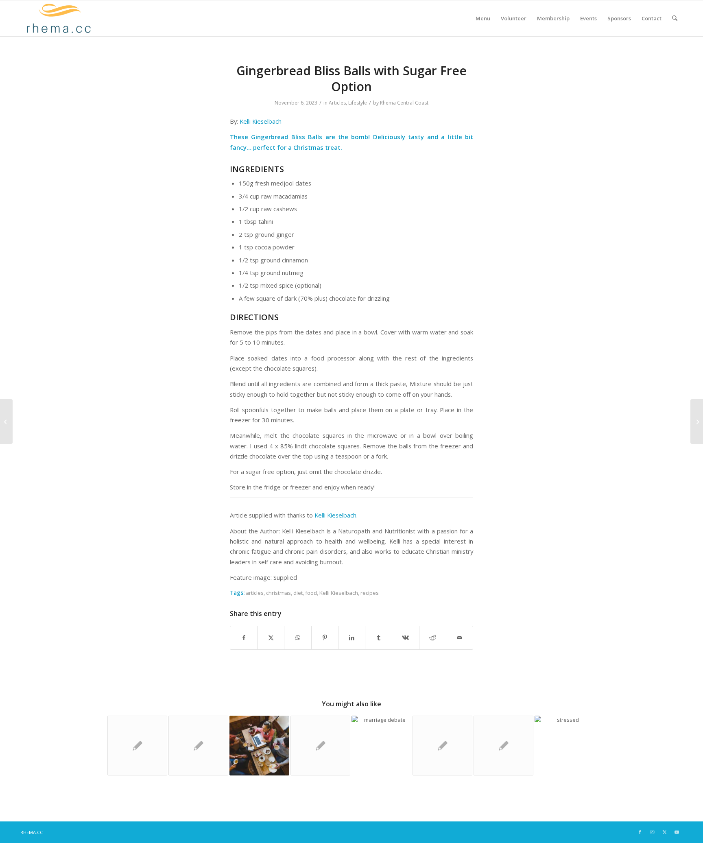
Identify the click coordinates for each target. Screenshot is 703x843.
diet (298, 592)
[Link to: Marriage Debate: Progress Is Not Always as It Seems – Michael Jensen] (381, 745)
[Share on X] (271, 637)
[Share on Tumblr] (378, 637)
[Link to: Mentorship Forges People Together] (503, 745)
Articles (337, 102)
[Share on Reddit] (432, 637)
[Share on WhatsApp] (297, 637)
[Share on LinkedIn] (351, 637)
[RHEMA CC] (58, 18)
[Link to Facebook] (640, 832)
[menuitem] (483, 18)
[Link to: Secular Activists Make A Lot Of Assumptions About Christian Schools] (442, 745)
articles (255, 592)
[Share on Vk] (405, 637)
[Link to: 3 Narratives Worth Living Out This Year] (137, 745)
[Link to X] (664, 832)
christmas (278, 592)
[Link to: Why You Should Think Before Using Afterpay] (198, 745)
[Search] (675, 18)
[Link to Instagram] (652, 832)
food (311, 592)
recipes (369, 592)
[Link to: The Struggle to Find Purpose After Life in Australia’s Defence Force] (564, 745)
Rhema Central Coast (404, 102)
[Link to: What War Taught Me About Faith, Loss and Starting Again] (259, 745)
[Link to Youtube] (676, 832)
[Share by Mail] (459, 637)
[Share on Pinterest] (325, 637)
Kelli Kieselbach (261, 121)
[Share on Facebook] (243, 637)
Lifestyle (357, 102)
